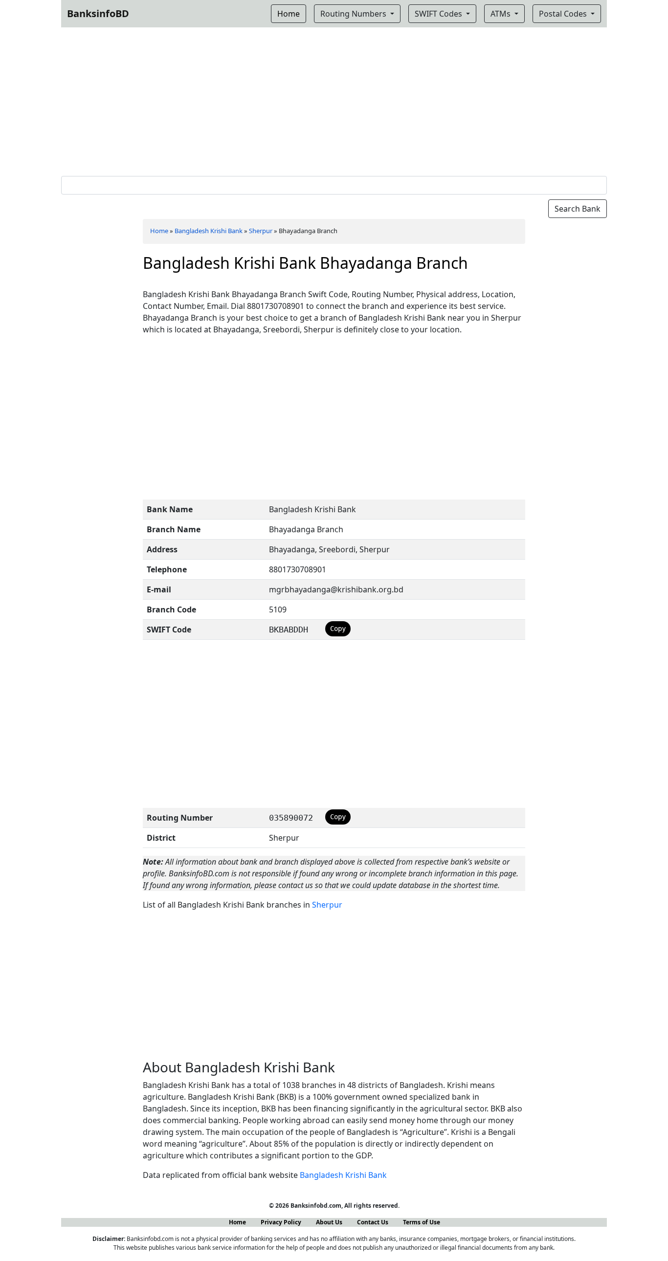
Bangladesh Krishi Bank (209, 230)
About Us (329, 1222)
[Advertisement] (334, 99)
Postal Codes (564, 13)
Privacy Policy (281, 1222)
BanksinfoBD (98, 13)
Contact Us (372, 1222)
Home (159, 230)
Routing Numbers (354, 13)
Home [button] (288, 13)
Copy (338, 628)
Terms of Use (421, 1222)
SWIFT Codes (439, 13)
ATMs (501, 13)
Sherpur (260, 230)
